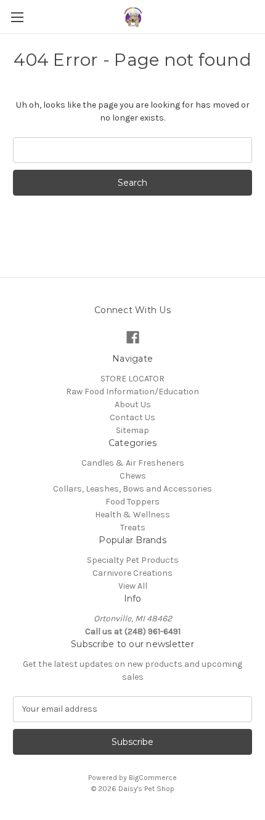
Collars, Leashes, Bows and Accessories (132, 489)
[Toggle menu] (17, 17)
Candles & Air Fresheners (132, 463)
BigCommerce (153, 777)
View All (132, 586)
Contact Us (132, 417)
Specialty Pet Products (133, 560)
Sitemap (132, 430)
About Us (133, 404)
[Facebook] (132, 337)
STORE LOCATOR (132, 378)
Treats (132, 527)
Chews (133, 476)
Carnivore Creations (132, 573)
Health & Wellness (132, 514)
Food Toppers (132, 501)
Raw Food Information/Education (132, 391)
